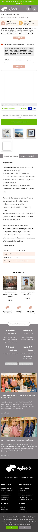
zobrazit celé (5, 413)
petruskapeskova (13, 350)
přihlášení (22, 509)
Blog (3, 507)
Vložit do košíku (19, 122)
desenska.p (13, 333)
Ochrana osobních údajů (26, 495)
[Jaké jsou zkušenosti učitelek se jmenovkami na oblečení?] (19, 382)
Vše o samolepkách (7, 488)
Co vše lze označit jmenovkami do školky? (17, 440)
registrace (22, 507)
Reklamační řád (23, 497)
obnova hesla (23, 512)
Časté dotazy (5, 499)
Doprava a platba (24, 488)
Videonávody (5, 497)
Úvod (2, 14)
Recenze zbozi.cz (11, 364)
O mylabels (5, 509)
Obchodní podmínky (25, 492)
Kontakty (4, 512)
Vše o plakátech (6, 495)
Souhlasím (12, 528)
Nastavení (25, 528)
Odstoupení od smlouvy (26, 499)
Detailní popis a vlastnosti (26, 33)
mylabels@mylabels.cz (13, 477)
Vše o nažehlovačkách (7, 490)
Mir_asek (31, 350)
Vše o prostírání (6, 492)
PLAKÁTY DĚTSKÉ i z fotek (12, 14)
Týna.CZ (31, 333)
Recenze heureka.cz (25, 364)
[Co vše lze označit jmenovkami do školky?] (19, 427)
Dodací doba (23, 490)
